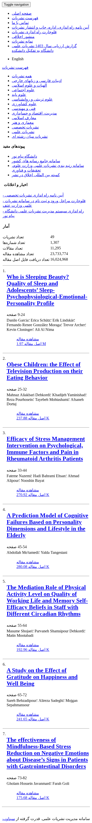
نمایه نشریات (22, 41)
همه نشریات (22, 76)
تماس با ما (20, 23)
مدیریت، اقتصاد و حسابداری (34, 113)
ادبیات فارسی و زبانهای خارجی (37, 81)
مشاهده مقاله (27, 339)
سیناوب (8, 819)
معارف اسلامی (24, 118)
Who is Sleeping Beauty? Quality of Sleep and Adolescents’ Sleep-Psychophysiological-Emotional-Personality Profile (47, 290)
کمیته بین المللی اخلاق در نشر (36, 175)
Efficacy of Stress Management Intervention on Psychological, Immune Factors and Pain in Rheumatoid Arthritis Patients (46, 449)
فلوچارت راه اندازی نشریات (34, 32)
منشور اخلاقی (23, 37)
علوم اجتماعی (23, 90)
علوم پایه (19, 95)
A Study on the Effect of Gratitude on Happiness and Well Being (42, 677)
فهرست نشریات (25, 18)
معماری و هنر (23, 122)
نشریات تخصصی (25, 127)
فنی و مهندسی (24, 108)
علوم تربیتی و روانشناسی (32, 99)
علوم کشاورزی (24, 104)
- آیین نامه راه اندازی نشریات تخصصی (33, 195)
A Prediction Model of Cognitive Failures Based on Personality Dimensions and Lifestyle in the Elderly (47, 525)
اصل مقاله (31, 344)
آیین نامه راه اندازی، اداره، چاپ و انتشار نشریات (50, 27)
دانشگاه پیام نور (24, 156)
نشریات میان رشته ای (30, 136)
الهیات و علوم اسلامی (29, 85)
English (18, 59)
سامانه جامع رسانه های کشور (36, 161)
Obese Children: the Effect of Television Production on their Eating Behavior (45, 371)
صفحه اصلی (22, 13)
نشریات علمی (23, 132)
